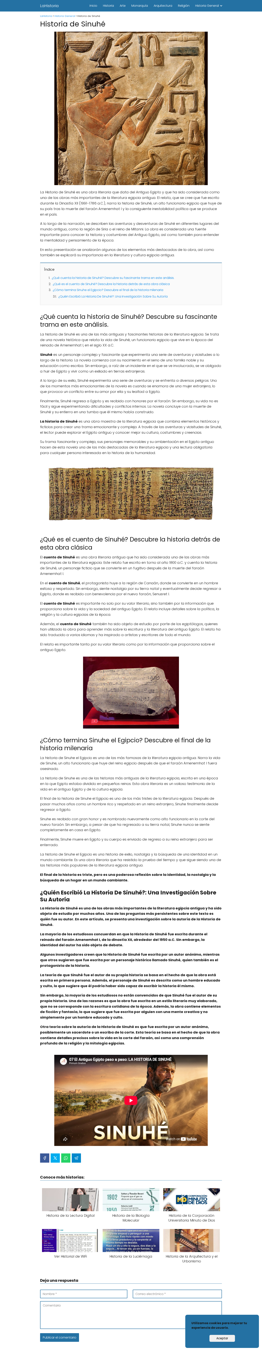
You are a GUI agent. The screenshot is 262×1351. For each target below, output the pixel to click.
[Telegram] (76, 1158)
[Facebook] (44, 1158)
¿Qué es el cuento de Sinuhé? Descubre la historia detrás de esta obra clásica (111, 284)
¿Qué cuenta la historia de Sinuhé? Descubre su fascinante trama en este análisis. (113, 278)
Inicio (93, 5)
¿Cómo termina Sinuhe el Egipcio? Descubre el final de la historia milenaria (108, 290)
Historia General (207, 5)
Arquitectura (163, 5)
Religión (183, 5)
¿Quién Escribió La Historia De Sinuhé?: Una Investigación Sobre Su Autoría (113, 296)
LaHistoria (49, 5)
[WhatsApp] (65, 1158)
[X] (55, 1158)
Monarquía (139, 5)
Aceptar (222, 1338)
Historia (108, 5)
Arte (123, 5)
